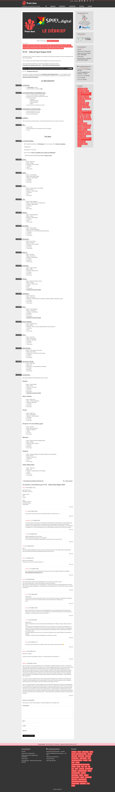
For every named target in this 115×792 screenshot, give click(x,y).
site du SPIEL (30, 87)
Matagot (79, 129)
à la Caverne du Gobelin (36, 289)
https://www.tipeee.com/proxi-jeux (33, 65)
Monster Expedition (31, 46)
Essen (88, 107)
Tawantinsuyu (38, 48)
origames (85, 129)
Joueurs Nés (72, 6)
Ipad (85, 117)
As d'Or (86, 91)
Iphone (88, 117)
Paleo (52, 46)
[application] (48, 68)
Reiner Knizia (88, 134)
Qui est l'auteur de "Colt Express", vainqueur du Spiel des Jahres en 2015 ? (61, 744)
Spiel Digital (25, 48)
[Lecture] (24, 68)
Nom (24, 721)
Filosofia (80, 115)
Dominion (80, 107)
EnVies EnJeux (80, 56)
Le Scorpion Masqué (82, 123)
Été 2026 (79, 49)
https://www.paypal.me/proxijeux (53, 65)
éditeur (79, 146)
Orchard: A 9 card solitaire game (45, 46)
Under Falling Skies (52, 48)
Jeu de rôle (80, 119)
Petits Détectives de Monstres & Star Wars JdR (33, 481)
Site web (24, 730)
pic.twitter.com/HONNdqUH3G (49, 152)
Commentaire (26, 705)
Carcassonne (88, 98)
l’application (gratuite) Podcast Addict (30, 77)
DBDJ (87, 103)
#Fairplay (58, 144)
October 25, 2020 (48, 155)
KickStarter (80, 121)
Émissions (52, 6)
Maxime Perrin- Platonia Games (84, 51)
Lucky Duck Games (87, 125)
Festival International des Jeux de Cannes (84, 112)
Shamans (67, 46)
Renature (60, 46)
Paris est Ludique (81, 131)
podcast (88, 131)
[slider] (70, 68)
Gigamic (84, 115)
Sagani (63, 46)
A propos (76, 1)
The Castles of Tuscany (44, 48)
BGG (41, 88)
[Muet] (68, 68)
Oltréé (36, 46)
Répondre (71, 506)
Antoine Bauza (81, 91)
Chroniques (62, 6)
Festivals (81, 6)
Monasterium (25, 46)
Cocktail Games (81, 100)
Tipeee (24, 65)
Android (85, 88)
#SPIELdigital (41, 144)
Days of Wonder (81, 103)
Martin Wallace (87, 127)
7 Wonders (80, 88)
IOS (82, 117)
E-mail (24, 725)
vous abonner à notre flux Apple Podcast (49, 74)
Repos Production (82, 136)
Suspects (29, 48)
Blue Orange (86, 96)
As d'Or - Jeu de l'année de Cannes (83, 94)
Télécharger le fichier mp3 (32, 71)
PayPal (43, 65)
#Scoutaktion (62, 144)
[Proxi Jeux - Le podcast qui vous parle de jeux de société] (33, 3)
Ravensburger (81, 134)
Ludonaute (80, 127)
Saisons (90, 6)
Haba (89, 115)
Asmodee (80, 96)
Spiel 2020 (70, 46)
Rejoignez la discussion (53, 40)
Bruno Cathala (81, 98)
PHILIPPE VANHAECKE (82, 72)
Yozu (62, 48)
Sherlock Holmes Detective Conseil (83, 139)
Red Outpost (56, 46)
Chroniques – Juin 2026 (82, 73)
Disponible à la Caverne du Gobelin (33, 393)
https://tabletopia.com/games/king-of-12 (34, 572)
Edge (84, 107)
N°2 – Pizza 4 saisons (67, 481)
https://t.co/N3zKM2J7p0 (37, 152)
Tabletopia (32, 48)
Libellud (79, 125)
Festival (79, 109)
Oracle (39, 46)
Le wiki (71, 1)
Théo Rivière (80, 143)
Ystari (86, 143)
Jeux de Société (87, 119)
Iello (79, 117)
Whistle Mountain (58, 48)
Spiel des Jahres (81, 141)
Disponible (28, 289)
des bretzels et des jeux (83, 105)
